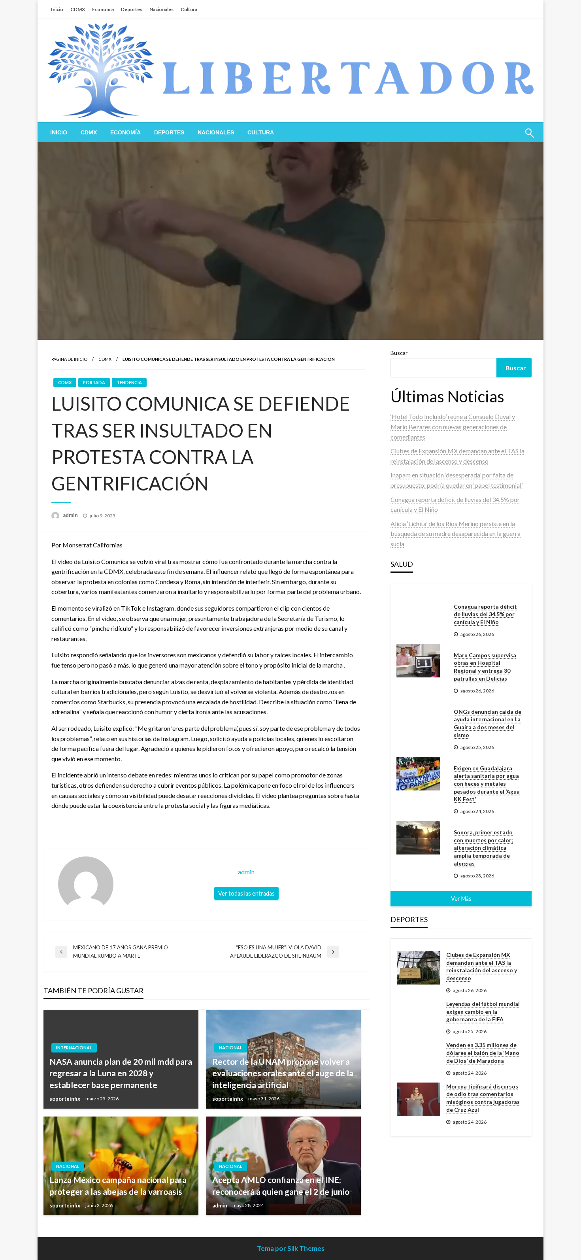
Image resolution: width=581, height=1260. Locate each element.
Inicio (57, 9)
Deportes (131, 9)
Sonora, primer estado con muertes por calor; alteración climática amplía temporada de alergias (483, 847)
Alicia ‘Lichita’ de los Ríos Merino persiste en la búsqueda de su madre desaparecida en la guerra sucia (455, 533)
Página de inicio (69, 359)
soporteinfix (65, 1099)
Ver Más (461, 898)
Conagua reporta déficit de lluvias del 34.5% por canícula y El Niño (485, 614)
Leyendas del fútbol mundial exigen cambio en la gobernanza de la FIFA (483, 1011)
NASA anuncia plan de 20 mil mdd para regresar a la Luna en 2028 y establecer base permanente (120, 1073)
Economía (103, 9)
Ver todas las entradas (246, 893)
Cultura (189, 9)
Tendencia (129, 382)
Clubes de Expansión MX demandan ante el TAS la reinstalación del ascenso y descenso (481, 966)
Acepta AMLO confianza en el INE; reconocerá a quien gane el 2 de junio (280, 1185)
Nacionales (161, 9)
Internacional (74, 1047)
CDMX (77, 9)
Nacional (230, 1047)
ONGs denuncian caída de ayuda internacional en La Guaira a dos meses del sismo (487, 723)
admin (71, 515)
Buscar (398, 352)
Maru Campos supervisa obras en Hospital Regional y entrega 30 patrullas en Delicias (485, 667)
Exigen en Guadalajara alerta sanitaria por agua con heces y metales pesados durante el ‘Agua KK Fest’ (487, 783)
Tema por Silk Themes (290, 1248)
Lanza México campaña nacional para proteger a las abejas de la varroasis (118, 1185)
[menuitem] (58, 132)
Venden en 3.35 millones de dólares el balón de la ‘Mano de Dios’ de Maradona (482, 1052)
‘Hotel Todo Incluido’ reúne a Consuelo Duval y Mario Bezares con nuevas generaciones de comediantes (452, 426)
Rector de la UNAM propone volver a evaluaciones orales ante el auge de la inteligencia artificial (282, 1073)
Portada (94, 382)
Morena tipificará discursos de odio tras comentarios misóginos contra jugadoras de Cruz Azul (483, 1098)
